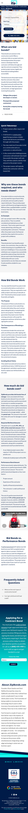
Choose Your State (14, 656)
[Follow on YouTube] (16, 795)
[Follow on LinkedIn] (14, 795)
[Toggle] (2, 114)
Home (3, 6)
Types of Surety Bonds (12, 6)
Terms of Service (17, 809)
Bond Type (6, 21)
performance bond (7, 547)
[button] (2, 3)
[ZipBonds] (14, 3)
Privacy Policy (7, 809)
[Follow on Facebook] (12, 795)
